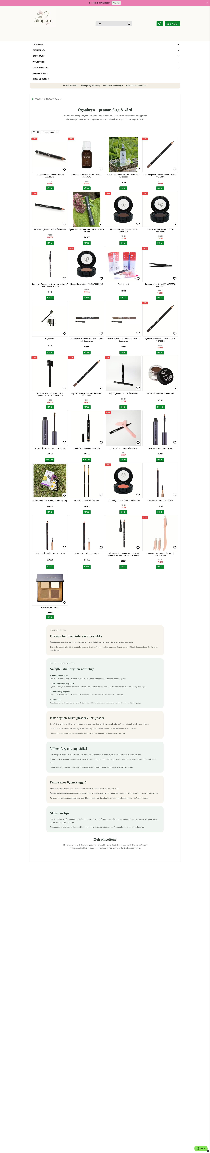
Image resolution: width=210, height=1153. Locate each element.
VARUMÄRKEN (38, 62)
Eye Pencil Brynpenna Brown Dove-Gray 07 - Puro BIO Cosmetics (50, 285)
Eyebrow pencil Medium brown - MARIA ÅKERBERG (160, 176)
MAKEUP (49, 99)
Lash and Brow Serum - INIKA (160, 448)
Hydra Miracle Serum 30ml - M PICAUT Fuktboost (123, 176)
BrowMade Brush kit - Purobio (86, 501)
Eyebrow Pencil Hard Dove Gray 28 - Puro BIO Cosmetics (87, 340)
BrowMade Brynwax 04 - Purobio (160, 393)
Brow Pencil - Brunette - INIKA (160, 501)
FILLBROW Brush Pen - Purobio (87, 448)
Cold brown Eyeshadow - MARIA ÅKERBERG (160, 230)
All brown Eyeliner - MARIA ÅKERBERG (50, 229)
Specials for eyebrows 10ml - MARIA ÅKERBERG (87, 176)
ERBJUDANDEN (39, 50)
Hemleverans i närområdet (136, 85)
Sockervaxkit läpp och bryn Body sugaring (49, 501)
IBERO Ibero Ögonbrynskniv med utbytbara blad (160, 554)
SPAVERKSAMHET (40, 73)
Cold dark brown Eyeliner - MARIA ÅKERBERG (50, 176)
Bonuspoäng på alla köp (91, 85)
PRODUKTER (38, 44)
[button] (160, 23)
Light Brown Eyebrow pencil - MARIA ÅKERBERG (86, 394)
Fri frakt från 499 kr (71, 85)
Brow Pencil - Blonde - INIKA (87, 553)
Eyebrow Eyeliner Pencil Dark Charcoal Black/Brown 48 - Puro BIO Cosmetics (123, 554)
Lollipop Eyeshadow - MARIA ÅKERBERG (123, 501)
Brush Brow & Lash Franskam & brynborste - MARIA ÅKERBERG (50, 394)
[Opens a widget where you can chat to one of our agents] (201, 1149)
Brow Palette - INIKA (50, 608)
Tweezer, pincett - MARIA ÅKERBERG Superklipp (160, 285)
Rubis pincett (123, 284)
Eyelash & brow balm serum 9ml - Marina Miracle (86, 230)
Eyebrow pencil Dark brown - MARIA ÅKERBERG (160, 340)
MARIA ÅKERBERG (40, 68)
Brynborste (50, 339)
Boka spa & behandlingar (113, 85)
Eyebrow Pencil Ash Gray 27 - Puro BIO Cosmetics (123, 340)
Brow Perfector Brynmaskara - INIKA (50, 448)
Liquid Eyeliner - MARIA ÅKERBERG (123, 393)
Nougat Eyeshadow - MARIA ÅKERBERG (86, 284)
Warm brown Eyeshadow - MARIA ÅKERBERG (123, 230)
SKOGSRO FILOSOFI (41, 79)
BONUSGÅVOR (38, 56)
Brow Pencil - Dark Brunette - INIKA (50, 553)
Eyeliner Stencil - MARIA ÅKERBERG (123, 448)
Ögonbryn (58, 99)
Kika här (116, 3)
